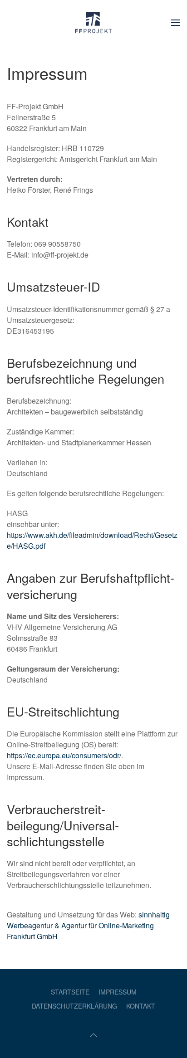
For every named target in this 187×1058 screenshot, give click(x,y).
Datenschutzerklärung (74, 1005)
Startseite (70, 991)
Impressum (117, 991)
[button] (175, 23)
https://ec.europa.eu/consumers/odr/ (64, 755)
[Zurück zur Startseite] (93, 23)
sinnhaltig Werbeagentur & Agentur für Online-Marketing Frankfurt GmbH (88, 925)
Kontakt (140, 1005)
